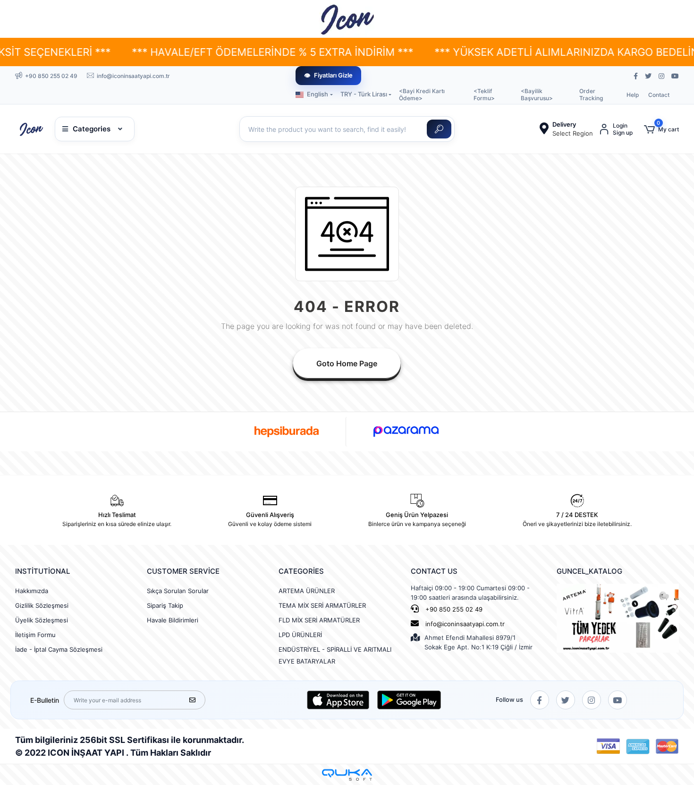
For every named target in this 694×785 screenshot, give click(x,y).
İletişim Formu (35, 634)
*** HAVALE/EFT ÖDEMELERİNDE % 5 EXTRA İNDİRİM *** (237, 52)
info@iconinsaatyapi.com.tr (465, 624)
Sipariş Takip (165, 605)
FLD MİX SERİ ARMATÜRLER (319, 620)
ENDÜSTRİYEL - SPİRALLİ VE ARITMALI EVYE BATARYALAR (335, 655)
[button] (661, 129)
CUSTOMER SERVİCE (183, 571)
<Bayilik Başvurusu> (537, 94)
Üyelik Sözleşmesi (41, 620)
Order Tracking (591, 94)
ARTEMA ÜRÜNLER (307, 591)
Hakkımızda (31, 591)
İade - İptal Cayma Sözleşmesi (58, 649)
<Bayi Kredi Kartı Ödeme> (422, 94)
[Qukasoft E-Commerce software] (347, 775)
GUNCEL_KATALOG (589, 571)
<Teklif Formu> (484, 94)
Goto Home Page (346, 363)
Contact (658, 94)
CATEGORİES (301, 571)
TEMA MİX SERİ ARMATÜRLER (322, 605)
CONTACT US (434, 571)
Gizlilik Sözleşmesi (41, 605)
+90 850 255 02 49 (452, 609)
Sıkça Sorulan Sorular (178, 591)
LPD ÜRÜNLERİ (300, 634)
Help (632, 94)
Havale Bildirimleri (172, 620)
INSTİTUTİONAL (42, 571)
